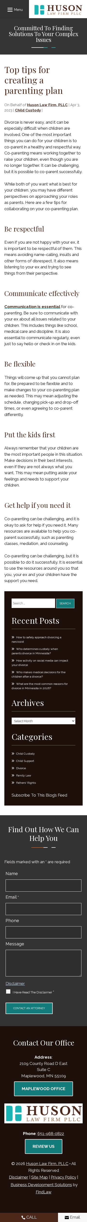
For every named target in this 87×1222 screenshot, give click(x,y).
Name (12, 873)
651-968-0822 (50, 1133)
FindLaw (43, 1192)
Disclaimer (15, 983)
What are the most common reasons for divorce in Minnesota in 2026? (40, 686)
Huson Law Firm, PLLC (47, 105)
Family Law (23, 775)
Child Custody (28, 110)
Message (15, 943)
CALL (31, 1217)
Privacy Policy (63, 1177)
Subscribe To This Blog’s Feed (39, 795)
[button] (14, 9)
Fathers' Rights (26, 782)
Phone (12, 920)
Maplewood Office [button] (43, 1088)
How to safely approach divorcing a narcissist (36, 639)
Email (12, 897)
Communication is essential (32, 306)
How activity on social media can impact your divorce (40, 663)
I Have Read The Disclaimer (33, 992)
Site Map (39, 1177)
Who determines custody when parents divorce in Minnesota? (35, 651)
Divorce (21, 768)
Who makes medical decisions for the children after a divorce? (38, 674)
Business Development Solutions (41, 1184)
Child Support (25, 761)
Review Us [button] (44, 1146)
